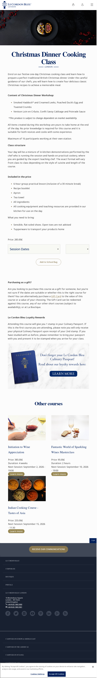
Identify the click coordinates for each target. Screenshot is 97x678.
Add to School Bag (48, 262)
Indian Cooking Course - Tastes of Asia (23, 510)
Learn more (16, 474)
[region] (48, 670)
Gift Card (56, 296)
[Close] (93, 667)
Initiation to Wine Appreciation (19, 449)
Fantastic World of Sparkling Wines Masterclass (69, 449)
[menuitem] (73, 5)
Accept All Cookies (56, 674)
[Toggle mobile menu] (92, 5)
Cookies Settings (38, 674)
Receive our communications (48, 549)
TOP (93, 540)
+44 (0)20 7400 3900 (15, 604)
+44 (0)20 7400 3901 (15, 607)
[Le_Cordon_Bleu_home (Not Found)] (16, 5)
